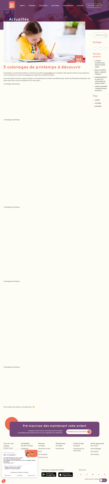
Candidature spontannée (24, 449)
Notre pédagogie (96, 448)
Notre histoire (95, 454)
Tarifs (40, 451)
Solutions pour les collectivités (78, 449)
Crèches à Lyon (8, 448)
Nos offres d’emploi (27, 446)
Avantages (41, 446)
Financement (60, 448)
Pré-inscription (42, 454)
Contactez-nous (43, 457)
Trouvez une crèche (93, 5)
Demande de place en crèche (77, 432)
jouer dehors (49, 73)
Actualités (80, 5)
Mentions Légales (89, 479)
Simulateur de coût (44, 448)
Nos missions (94, 451)
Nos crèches (94, 446)
